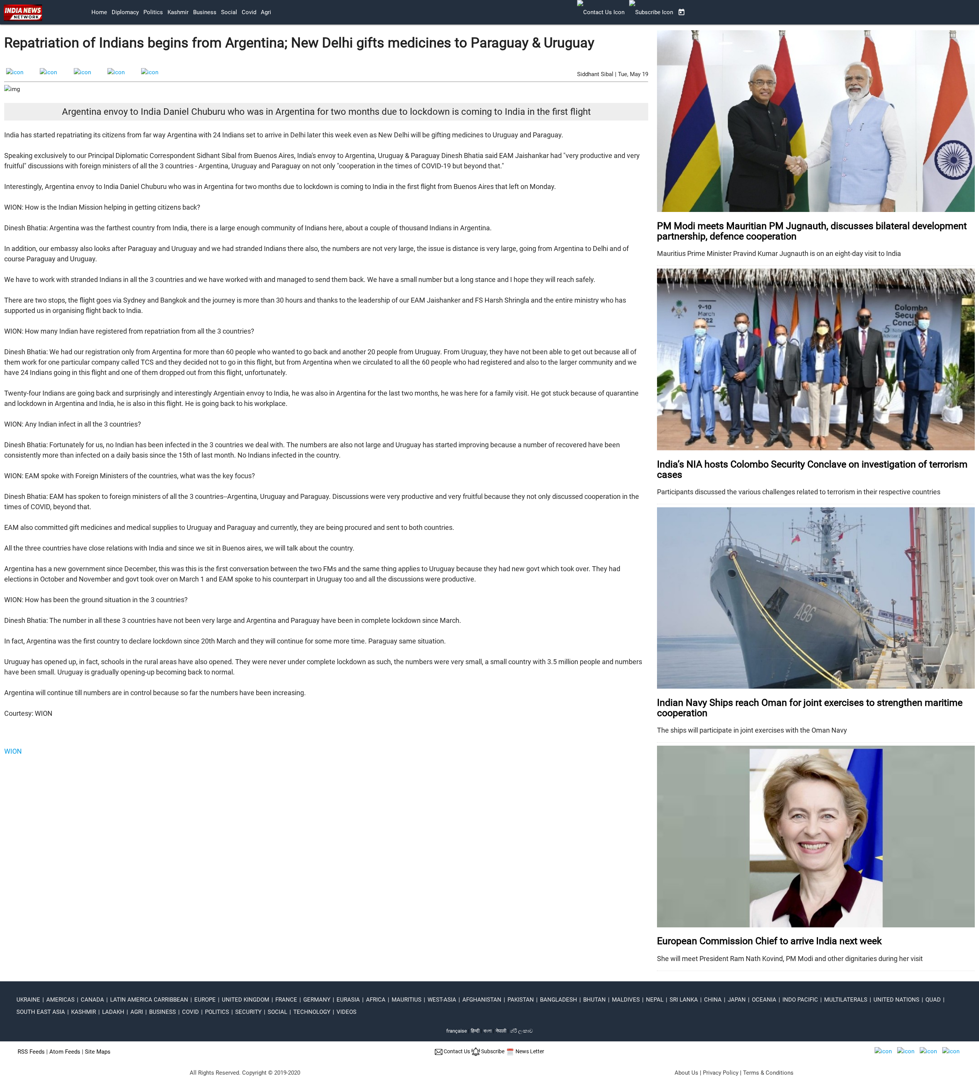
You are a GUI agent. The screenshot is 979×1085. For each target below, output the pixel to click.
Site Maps (98, 1051)
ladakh (113, 1011)
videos (346, 1011)
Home (99, 12)
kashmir (178, 12)
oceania (764, 999)
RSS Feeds (31, 1051)
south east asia (40, 1011)
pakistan (520, 999)
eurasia (348, 999)
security (248, 1011)
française (456, 1031)
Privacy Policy (720, 1072)
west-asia (442, 999)
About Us (686, 1072)
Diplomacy (125, 12)
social (229, 12)
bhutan (594, 999)
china (713, 999)
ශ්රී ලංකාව (521, 1031)
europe (205, 999)
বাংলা (488, 1031)
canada (92, 999)
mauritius (406, 999)
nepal (655, 999)
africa (375, 999)
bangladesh (558, 999)
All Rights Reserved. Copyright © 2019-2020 (245, 1072)
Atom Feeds (64, 1051)
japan (737, 999)
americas (60, 999)
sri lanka (684, 999)
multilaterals (845, 999)
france (286, 999)
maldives (626, 999)
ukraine (28, 999)
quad (933, 999)
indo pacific (800, 999)
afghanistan (481, 999)
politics (153, 12)
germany (316, 999)
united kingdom (245, 999)
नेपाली (501, 1031)
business (204, 12)
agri (266, 12)
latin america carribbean (149, 999)
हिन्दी (475, 1031)
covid (249, 12)
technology (311, 1011)
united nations (896, 999)
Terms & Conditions (768, 1072)
